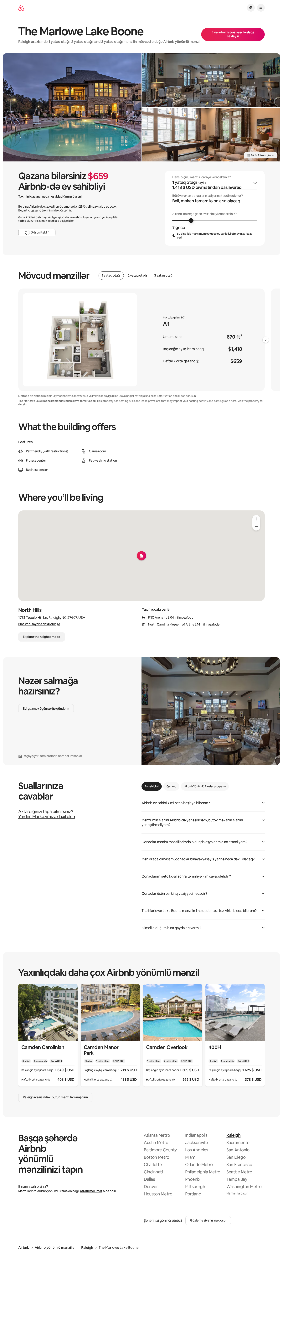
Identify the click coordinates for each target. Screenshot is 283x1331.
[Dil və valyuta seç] (251, 8)
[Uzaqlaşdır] (256, 527)
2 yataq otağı (137, 276)
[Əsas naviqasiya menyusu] (261, 8)
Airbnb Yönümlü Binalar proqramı (205, 786)
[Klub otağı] (211, 80)
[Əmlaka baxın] (48, 1035)
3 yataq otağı (163, 276)
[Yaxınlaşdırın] (256, 519)
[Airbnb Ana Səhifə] (21, 7)
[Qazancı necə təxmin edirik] (197, 361)
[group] (215, 208)
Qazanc (171, 786)
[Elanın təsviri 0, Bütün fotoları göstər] (72, 107)
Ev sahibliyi (151, 786)
